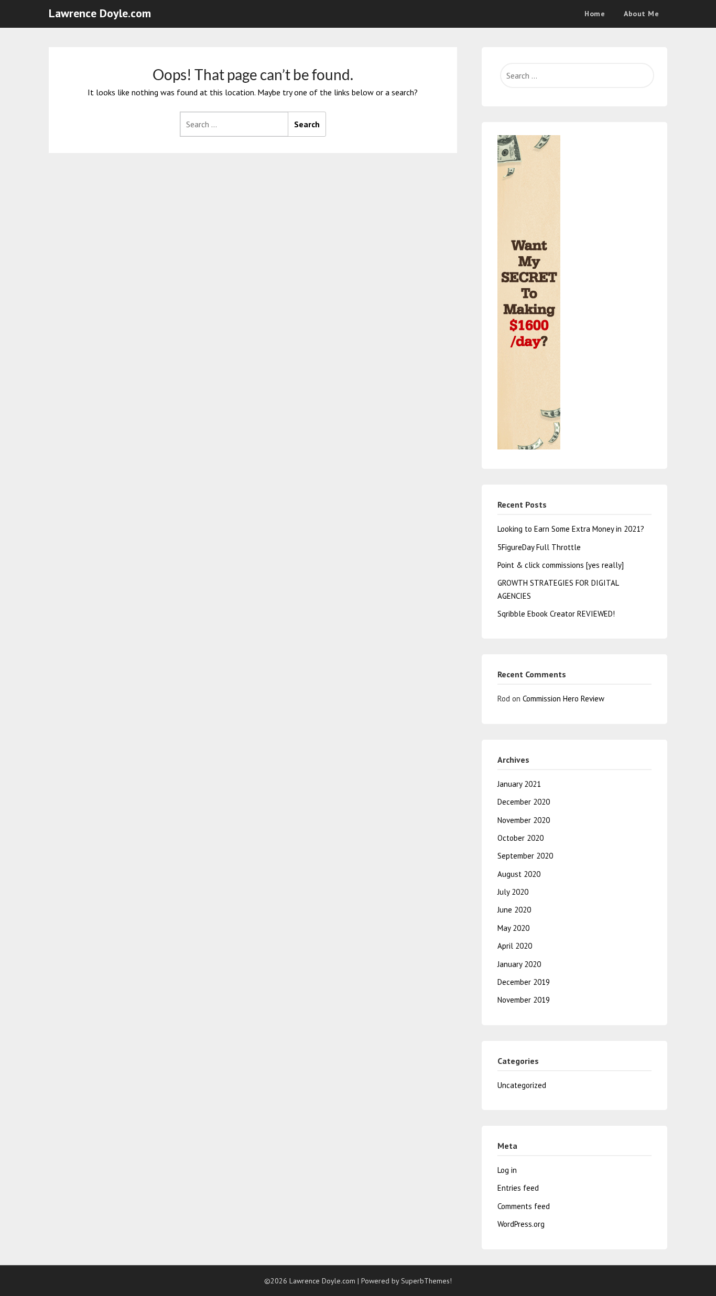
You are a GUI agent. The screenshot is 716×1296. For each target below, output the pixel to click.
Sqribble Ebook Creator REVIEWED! (556, 614)
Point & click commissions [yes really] (560, 565)
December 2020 (523, 802)
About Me (641, 13)
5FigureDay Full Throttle (539, 547)
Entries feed (518, 1188)
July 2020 (512, 892)
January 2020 (519, 964)
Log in (507, 1170)
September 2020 (525, 856)
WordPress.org (521, 1224)
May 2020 (513, 928)
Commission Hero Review (563, 699)
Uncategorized (521, 1085)
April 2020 (514, 946)
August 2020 (518, 874)
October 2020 (520, 838)
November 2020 (523, 820)
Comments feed (523, 1206)
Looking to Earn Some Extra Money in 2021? (570, 529)
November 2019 (523, 1000)
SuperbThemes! (426, 1281)
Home (594, 13)
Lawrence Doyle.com (100, 13)
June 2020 (514, 910)
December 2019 (523, 982)
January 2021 (519, 784)
